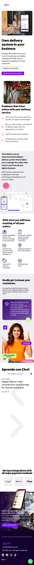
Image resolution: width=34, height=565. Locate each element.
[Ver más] (8, 391)
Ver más (4, 392)
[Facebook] (7, 555)
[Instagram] (11, 555)
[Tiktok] (15, 555)
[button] (17, 394)
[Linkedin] (3, 555)
